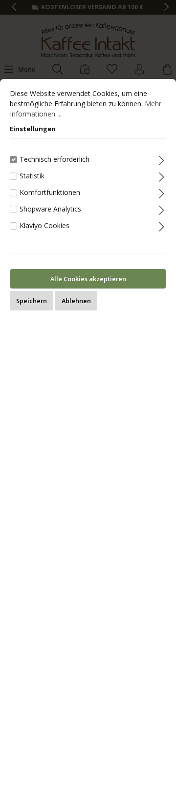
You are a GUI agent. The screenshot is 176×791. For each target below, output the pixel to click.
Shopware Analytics (50, 208)
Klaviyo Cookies (44, 225)
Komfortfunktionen (50, 192)
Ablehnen (76, 300)
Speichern (31, 300)
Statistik (32, 175)
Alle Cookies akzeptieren (88, 278)
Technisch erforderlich (54, 159)
